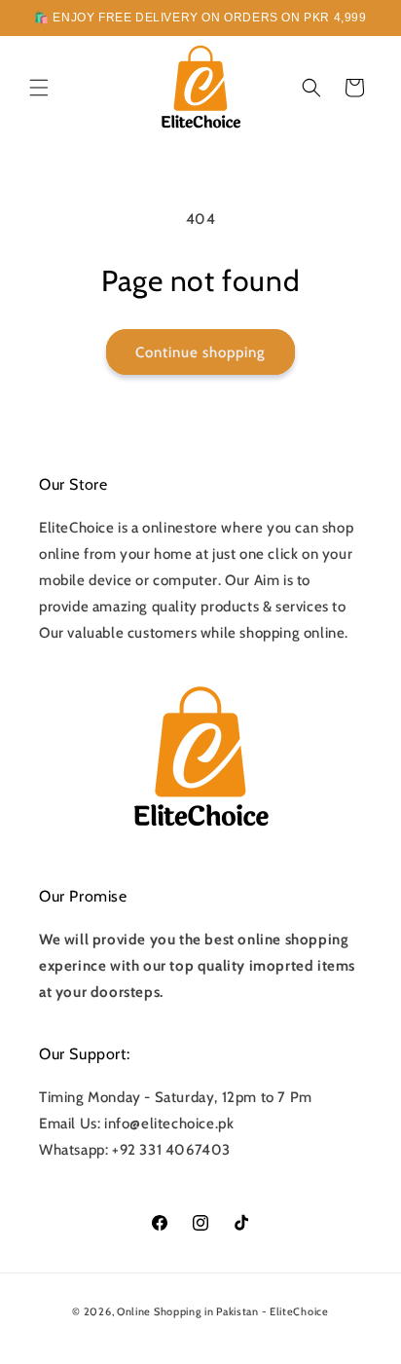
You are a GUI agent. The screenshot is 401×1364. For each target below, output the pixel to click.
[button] (39, 87)
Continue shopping (200, 352)
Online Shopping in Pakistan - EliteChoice (223, 1311)
